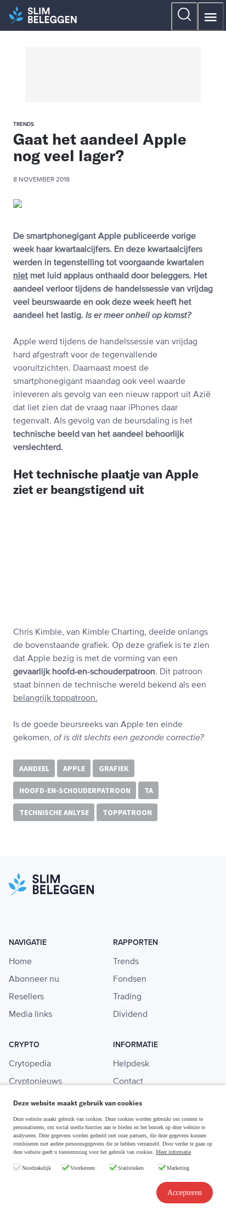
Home (20, 962)
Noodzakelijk (36, 1168)
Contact (128, 1081)
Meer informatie (173, 1152)
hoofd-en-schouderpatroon (75, 790)
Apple (74, 768)
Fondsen (129, 979)
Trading (127, 997)
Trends (126, 962)
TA (148, 790)
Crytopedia (30, 1064)
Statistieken (131, 1168)
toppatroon (127, 812)
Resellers (26, 997)
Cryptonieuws (35, 1081)
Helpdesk (131, 1064)
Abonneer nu (34, 979)
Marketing (178, 1168)
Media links (30, 1014)
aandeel (34, 768)
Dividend (130, 1014)
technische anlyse (54, 812)
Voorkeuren (82, 1168)
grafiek (114, 768)
